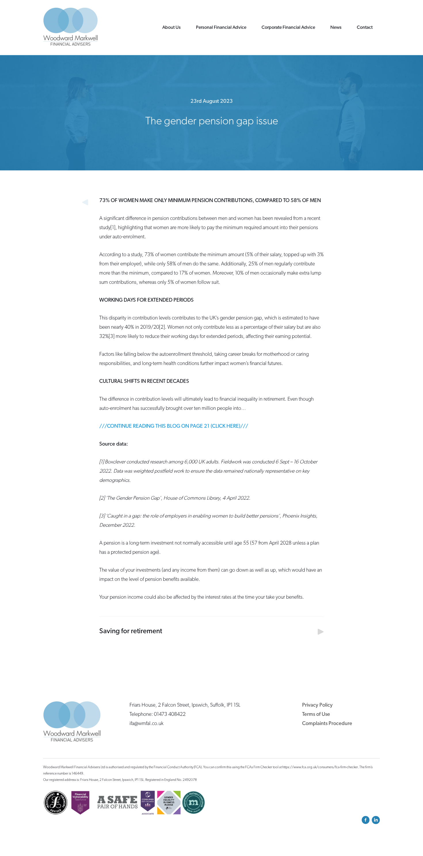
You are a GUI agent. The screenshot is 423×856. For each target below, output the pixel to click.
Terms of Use (316, 714)
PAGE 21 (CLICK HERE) (214, 426)
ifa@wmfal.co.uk (146, 723)
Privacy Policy (317, 705)
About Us (171, 27)
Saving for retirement (130, 631)
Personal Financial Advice (221, 27)
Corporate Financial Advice (288, 27)
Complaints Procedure (327, 723)
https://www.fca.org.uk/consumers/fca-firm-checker (320, 767)
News (336, 27)
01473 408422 (170, 714)
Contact (365, 27)
